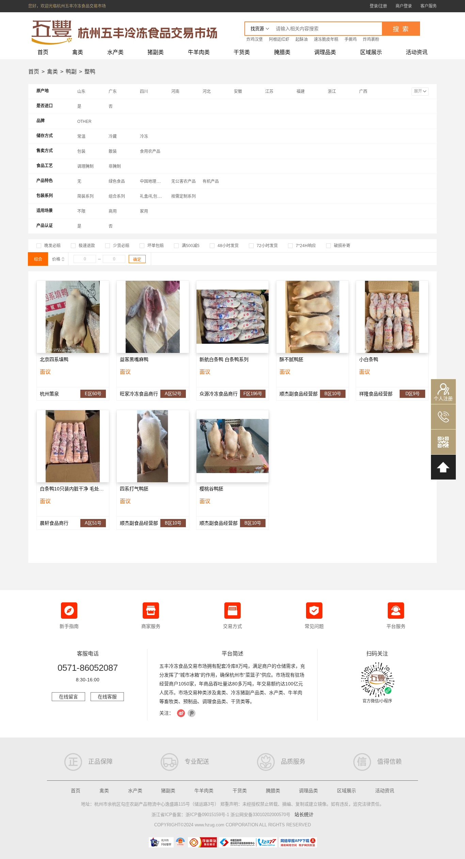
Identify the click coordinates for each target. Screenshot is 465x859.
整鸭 (89, 72)
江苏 (269, 91)
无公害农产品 (183, 181)
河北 (207, 91)
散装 (113, 151)
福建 (300, 91)
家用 (144, 211)
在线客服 (107, 696)
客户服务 (428, 6)
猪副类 (155, 52)
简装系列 (85, 196)
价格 (56, 259)
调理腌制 (85, 166)
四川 (144, 91)
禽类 (77, 52)
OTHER (84, 121)
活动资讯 (417, 52)
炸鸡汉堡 (254, 39)
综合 (38, 259)
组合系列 (117, 196)
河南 (175, 91)
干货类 (242, 52)
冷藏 (113, 136)
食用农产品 (150, 151)
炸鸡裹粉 (371, 39)
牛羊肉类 (199, 52)
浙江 (332, 91)
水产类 (115, 52)
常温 (81, 136)
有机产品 (211, 181)
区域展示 (371, 52)
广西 (363, 91)
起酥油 (301, 39)
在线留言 (68, 696)
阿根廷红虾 (279, 39)
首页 (42, 52)
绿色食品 (117, 181)
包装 (81, 151)
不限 (81, 211)
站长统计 (304, 814)
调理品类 (325, 52)
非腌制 (115, 166)
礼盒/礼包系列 (152, 196)
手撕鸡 (350, 39)
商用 (113, 211)
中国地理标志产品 (156, 181)
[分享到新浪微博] (181, 713)
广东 (113, 91)
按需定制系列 (183, 196)
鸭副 (71, 72)
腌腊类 (282, 52)
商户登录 (404, 6)
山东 (81, 91)
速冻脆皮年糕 (326, 39)
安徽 (238, 91)
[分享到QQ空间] (192, 713)
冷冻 (144, 136)
